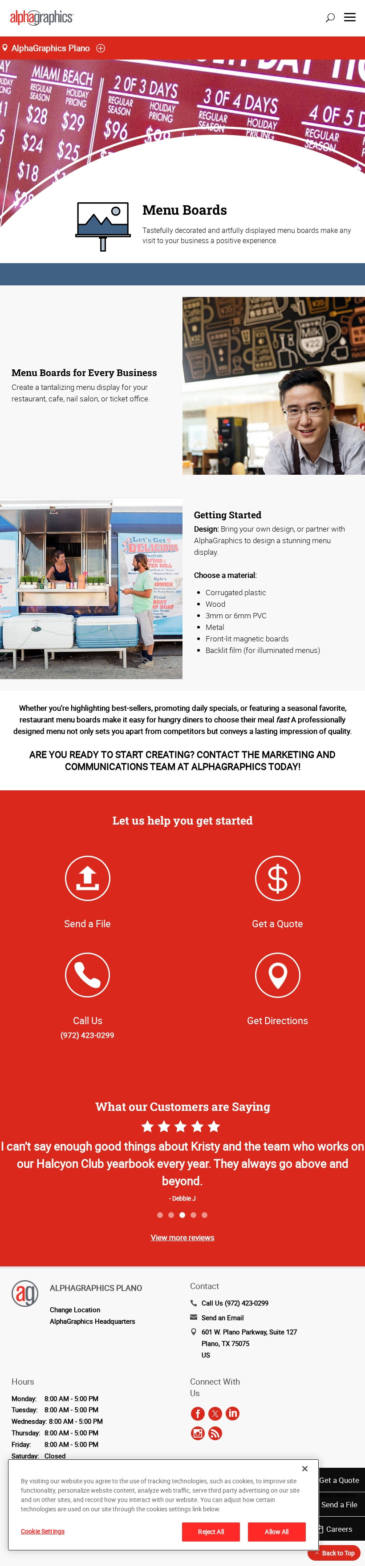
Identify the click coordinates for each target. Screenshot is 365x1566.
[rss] (215, 1433)
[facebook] (198, 1414)
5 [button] (205, 1215)
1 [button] (160, 1215)
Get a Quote (339, 1480)
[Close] (305, 1468)
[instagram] (198, 1433)
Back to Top (338, 1553)
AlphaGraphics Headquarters (92, 1321)
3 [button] (182, 1215)
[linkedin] (232, 1414)
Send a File (339, 1504)
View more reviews (183, 1237)
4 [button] (194, 1215)
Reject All (210, 1531)
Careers (339, 1529)
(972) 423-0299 (87, 1035)
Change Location (75, 1309)
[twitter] (215, 1414)
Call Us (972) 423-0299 (235, 1302)
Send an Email (223, 1317)
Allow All (276, 1531)
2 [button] (171, 1215)
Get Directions (277, 1020)
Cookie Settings (43, 1531)
